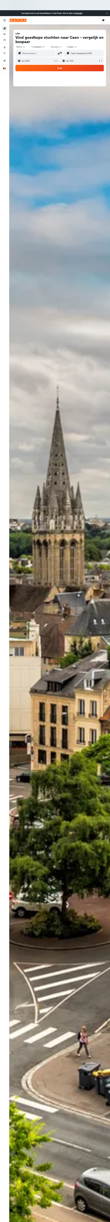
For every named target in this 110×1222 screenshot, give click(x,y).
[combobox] (56, 46)
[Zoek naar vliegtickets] (4, 28)
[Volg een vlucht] (4, 53)
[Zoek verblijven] (4, 34)
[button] (107, 13)
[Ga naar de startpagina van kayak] (18, 20)
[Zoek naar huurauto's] (4, 39)
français (78, 13)
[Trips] (4, 60)
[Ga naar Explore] (4, 47)
